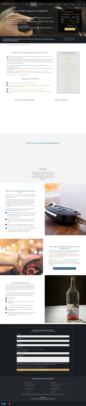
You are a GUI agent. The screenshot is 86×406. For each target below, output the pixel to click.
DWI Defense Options (68, 58)
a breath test (15, 290)
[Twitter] (7, 404)
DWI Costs (68, 87)
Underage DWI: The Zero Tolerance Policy (68, 65)
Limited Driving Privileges (68, 79)
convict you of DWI (25, 210)
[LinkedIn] (5, 404)
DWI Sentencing (68, 63)
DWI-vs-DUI (68, 60)
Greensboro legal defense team (38, 71)
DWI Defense (33, 398)
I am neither (41, 349)
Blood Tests (68, 75)
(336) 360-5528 (70, 25)
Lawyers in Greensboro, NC (15, 44)
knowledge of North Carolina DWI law (26, 72)
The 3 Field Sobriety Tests (68, 72)
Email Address (20, 338)
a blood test (10, 290)
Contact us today (18, 74)
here (32, 366)
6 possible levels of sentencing (58, 259)
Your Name (19, 334)
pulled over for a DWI (13, 194)
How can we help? (20, 355)
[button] (84, 4)
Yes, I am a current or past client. (24, 349)
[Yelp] (9, 404)
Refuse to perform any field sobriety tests (16, 228)
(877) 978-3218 (11, 1)
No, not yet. (34, 349)
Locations (50, 379)
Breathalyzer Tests (68, 77)
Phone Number (20, 342)
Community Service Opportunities (68, 70)
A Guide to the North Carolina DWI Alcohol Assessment (68, 68)
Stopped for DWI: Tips (68, 84)
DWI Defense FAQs (68, 82)
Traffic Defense (68, 89)
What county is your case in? (22, 351)
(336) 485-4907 (28, 392)
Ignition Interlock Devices (68, 91)
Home (8, 44)
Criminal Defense (46, 398)
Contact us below (68, 263)
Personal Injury (52, 398)
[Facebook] (2, 404)
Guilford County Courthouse (43, 39)
